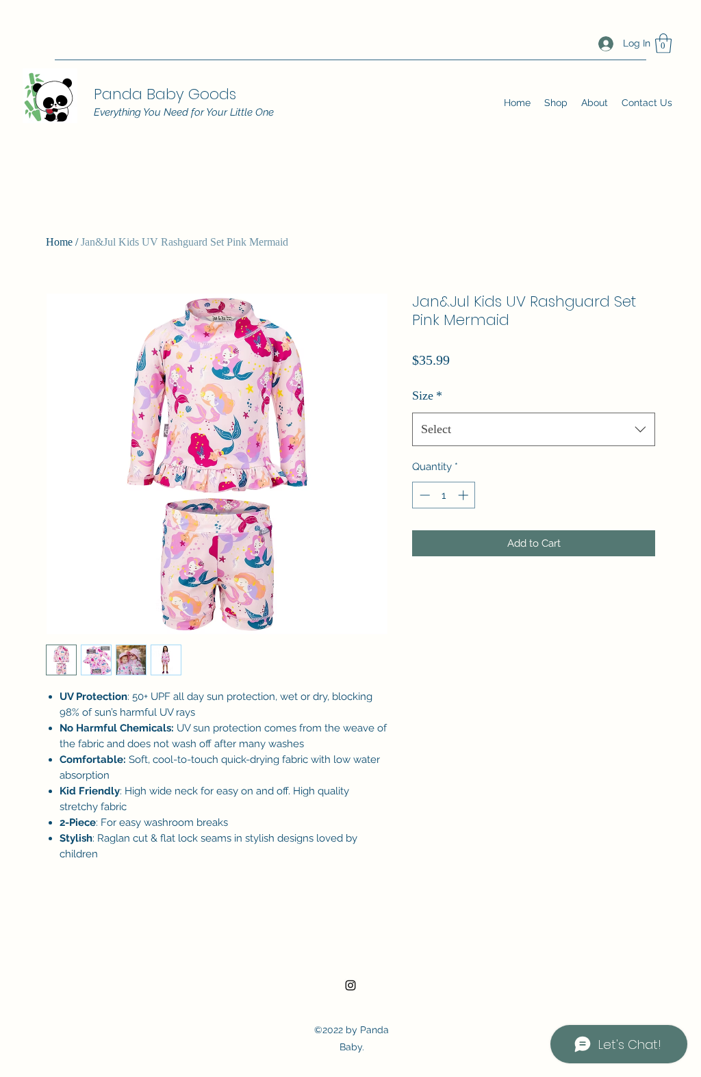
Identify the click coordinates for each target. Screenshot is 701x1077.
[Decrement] (423, 495)
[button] (663, 43)
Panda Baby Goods (165, 94)
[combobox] (533, 430)
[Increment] (464, 495)
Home (59, 242)
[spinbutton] (444, 495)
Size (427, 395)
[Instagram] (350, 985)
